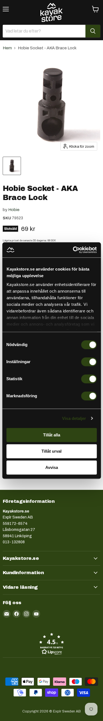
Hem (7, 48)
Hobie (14, 209)
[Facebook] (16, 614)
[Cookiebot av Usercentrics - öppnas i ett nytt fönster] (73, 249)
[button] (51, 643)
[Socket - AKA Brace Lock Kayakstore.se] (12, 166)
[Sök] (92, 31)
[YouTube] (36, 614)
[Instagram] (26, 614)
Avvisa (51, 467)
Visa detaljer (74, 418)
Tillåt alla (51, 435)
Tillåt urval (51, 451)
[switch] (89, 361)
